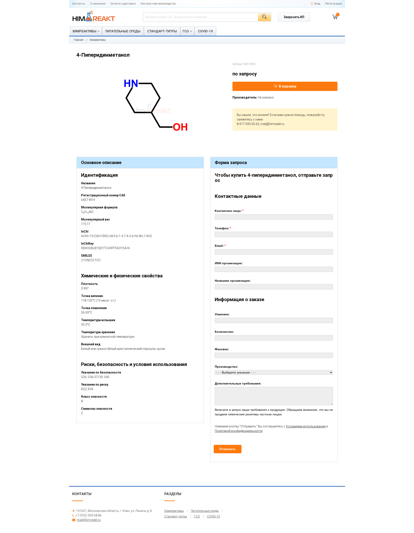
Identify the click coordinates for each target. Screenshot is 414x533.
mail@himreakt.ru (272, 124)
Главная (78, 39)
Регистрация (333, 3)
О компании (97, 3)
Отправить (227, 449)
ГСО (186, 31)
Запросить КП (294, 17)
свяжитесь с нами (250, 119)
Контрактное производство (158, 3)
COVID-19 (205, 31)
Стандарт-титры (162, 31)
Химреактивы (84, 31)
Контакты (78, 3)
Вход (317, 3)
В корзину (287, 86)
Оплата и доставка (123, 3)
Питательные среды (122, 31)
